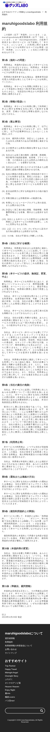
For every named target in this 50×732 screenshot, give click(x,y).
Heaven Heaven (12, 686)
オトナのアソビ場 (13, 683)
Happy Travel (11, 669)
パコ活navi (9, 700)
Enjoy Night (10, 690)
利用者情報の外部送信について (18, 645)
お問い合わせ (11, 649)
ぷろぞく (9, 679)
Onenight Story (11, 676)
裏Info (7, 693)
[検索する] (41, 710)
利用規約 (9, 642)
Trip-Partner (10, 666)
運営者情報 (10, 638)
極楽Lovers (10, 697)
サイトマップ (11, 653)
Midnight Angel (11, 672)
